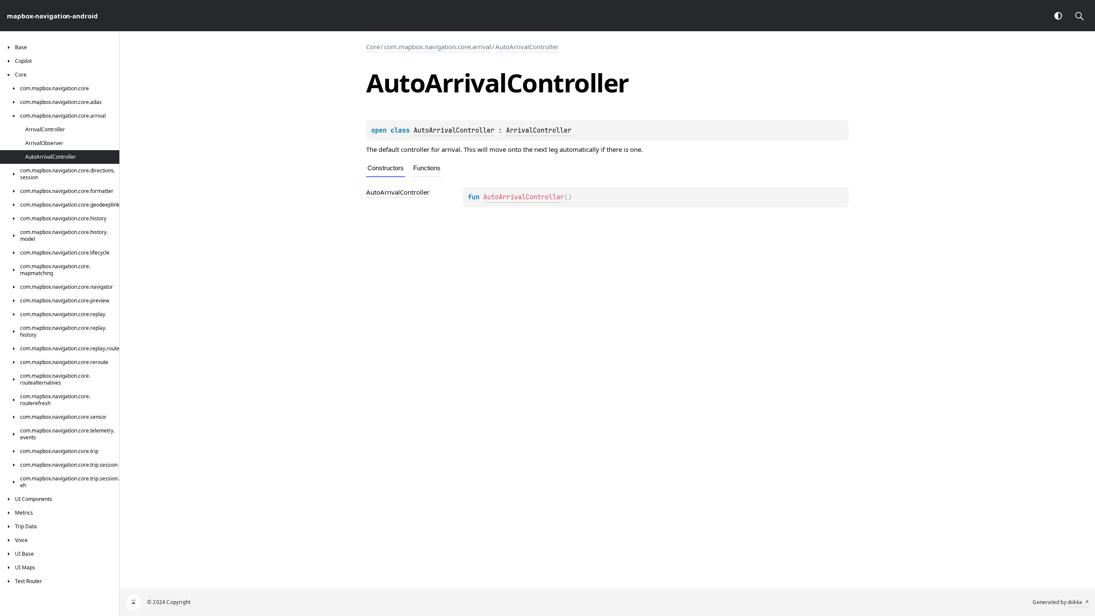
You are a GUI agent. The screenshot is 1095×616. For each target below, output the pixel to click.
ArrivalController (538, 130)
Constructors (385, 168)
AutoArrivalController (527, 46)
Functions (427, 168)
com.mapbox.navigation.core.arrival (437, 46)
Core (373, 46)
